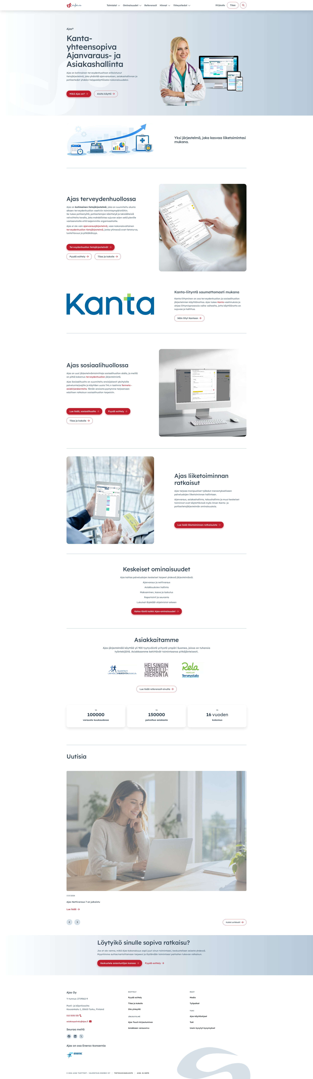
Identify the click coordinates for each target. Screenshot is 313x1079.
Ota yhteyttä (134, 1009)
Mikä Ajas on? (77, 93)
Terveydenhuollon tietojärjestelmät (89, 247)
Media (193, 997)
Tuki (192, 1022)
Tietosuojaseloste (123, 1073)
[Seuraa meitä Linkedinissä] (75, 1036)
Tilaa (232, 5)
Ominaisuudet (131, 5)
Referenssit (150, 5)
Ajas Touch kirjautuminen (140, 1022)
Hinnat (164, 5)
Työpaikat (194, 1003)
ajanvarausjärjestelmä (95, 226)
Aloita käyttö (104, 93)
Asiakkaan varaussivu (138, 1028)
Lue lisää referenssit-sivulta (155, 689)
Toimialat (112, 5)
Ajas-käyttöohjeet (198, 1016)
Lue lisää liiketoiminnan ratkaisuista (197, 524)
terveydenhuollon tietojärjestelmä (85, 229)
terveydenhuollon (95, 376)
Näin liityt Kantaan (187, 318)
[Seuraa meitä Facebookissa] (69, 1036)
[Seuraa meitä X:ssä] (81, 1036)
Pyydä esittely (77, 256)
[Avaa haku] (243, 5)
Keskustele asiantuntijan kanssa (118, 963)
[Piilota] (118, 5)
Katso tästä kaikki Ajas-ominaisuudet (154, 611)
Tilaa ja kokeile (106, 256)
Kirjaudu (220, 5)
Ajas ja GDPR (143, 1073)
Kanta (220, 302)
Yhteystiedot (180, 5)
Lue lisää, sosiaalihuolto (83, 411)
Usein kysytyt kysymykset (202, 1028)
